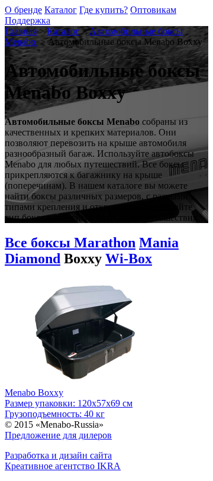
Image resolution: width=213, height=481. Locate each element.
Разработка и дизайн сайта (58, 455)
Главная (21, 31)
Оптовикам (153, 10)
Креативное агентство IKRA (63, 466)
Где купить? (103, 10)
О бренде (23, 10)
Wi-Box (128, 258)
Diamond (32, 258)
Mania (159, 242)
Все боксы (39, 242)
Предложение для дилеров (58, 435)
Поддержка (27, 20)
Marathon (104, 242)
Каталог (60, 10)
